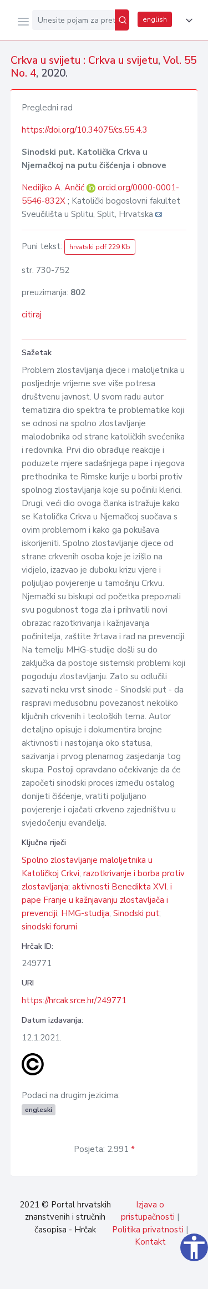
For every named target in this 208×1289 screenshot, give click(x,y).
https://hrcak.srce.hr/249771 (74, 1000)
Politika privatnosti (148, 1229)
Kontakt (150, 1241)
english (155, 19)
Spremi (117, 1275)
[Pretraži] (122, 20)
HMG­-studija (85, 913)
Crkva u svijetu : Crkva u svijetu (84, 60)
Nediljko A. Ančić (54, 187)
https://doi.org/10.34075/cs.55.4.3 (85, 129)
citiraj (32, 314)
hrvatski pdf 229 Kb (99, 246)
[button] (187, 20)
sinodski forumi (49, 926)
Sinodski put (136, 913)
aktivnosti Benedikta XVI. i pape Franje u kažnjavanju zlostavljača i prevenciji (97, 900)
